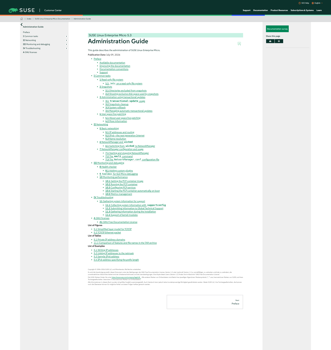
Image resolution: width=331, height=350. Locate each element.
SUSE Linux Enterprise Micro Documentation (52, 19)
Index (29, 19)
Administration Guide (82, 19)
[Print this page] (279, 41)
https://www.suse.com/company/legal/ (125, 277)
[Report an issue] (239, 43)
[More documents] (21, 24)
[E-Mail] (270, 41)
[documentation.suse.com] (22, 19)
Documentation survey (277, 29)
